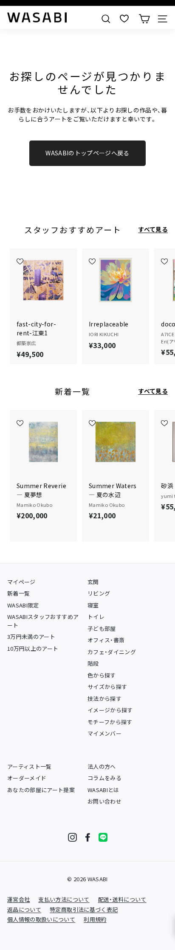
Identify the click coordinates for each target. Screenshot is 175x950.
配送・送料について (122, 899)
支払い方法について (63, 899)
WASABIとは (103, 790)
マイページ (21, 582)
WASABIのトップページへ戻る (87, 153)
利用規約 (95, 919)
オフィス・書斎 (106, 640)
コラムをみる (104, 778)
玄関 (93, 582)
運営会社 (18, 899)
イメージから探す (110, 710)
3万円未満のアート (31, 636)
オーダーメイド (26, 778)
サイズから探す (107, 687)
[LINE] (103, 837)
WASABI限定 (23, 605)
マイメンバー (104, 733)
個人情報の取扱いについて (41, 919)
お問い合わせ (104, 801)
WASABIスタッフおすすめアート (43, 621)
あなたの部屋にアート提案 (41, 790)
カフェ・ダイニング (112, 652)
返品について (24, 909)
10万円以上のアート (33, 648)
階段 (93, 663)
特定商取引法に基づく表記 (84, 909)
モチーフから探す (110, 722)
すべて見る (153, 229)
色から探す (102, 675)
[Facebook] (87, 837)
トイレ (96, 617)
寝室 (93, 605)
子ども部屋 (102, 628)
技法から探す (104, 698)
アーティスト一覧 (29, 766)
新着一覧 (18, 593)
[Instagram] (72, 837)
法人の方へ (102, 766)
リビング (99, 593)
